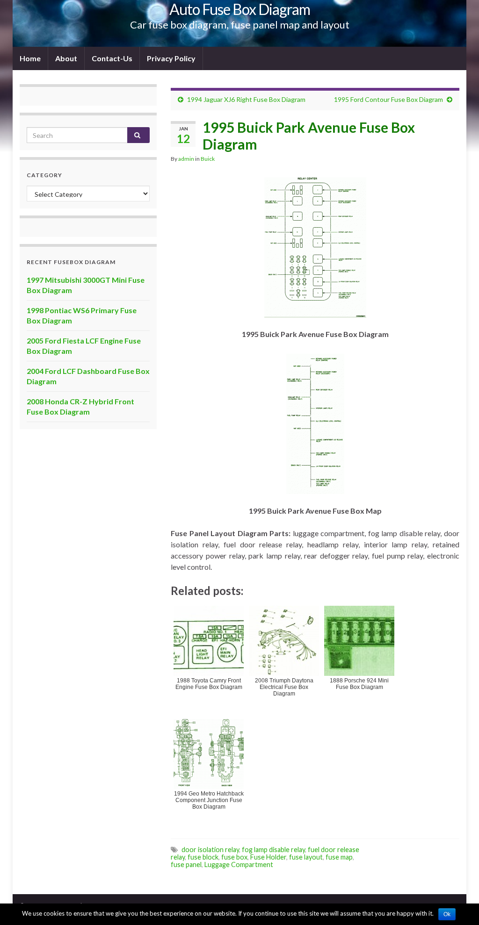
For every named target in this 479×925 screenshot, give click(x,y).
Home (30, 58)
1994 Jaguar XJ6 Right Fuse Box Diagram (246, 99)
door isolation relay (210, 849)
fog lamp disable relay (273, 849)
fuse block (203, 857)
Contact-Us (112, 58)
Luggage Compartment (238, 864)
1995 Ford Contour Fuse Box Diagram (388, 99)
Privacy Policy (171, 58)
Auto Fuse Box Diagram (239, 9)
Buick (208, 158)
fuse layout (306, 857)
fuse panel (186, 864)
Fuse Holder (268, 857)
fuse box (234, 857)
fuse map (339, 857)
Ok (446, 914)
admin (186, 158)
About (66, 58)
